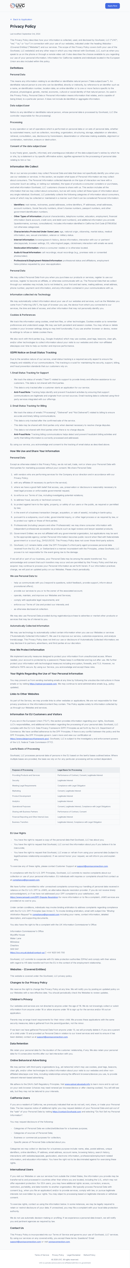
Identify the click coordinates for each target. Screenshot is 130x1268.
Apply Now (112, 6)
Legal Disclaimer (74, 1255)
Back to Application (22, 19)
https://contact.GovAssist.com (67, 1111)
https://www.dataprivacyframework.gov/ (29, 738)
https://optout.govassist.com (43, 684)
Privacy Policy (58, 1255)
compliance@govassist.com (26, 880)
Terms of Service (42, 1255)
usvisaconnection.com (59, 1241)
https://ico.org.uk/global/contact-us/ (27, 952)
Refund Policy (89, 1255)
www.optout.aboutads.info (77, 1084)
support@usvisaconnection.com (92, 866)
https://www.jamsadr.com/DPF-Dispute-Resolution (34, 897)
